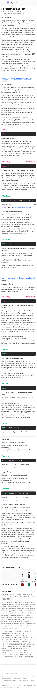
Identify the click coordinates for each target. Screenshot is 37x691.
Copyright (7, 591)
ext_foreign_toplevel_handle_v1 (22, 207)
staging (18, 11)
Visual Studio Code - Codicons (13, 685)
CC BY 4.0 (16, 687)
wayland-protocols (7, 11)
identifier (16, 493)
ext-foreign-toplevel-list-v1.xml (14, 13)
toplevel (13, 200)
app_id (11, 460)
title (10, 428)
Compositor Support (11, 568)
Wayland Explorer (12, 673)
